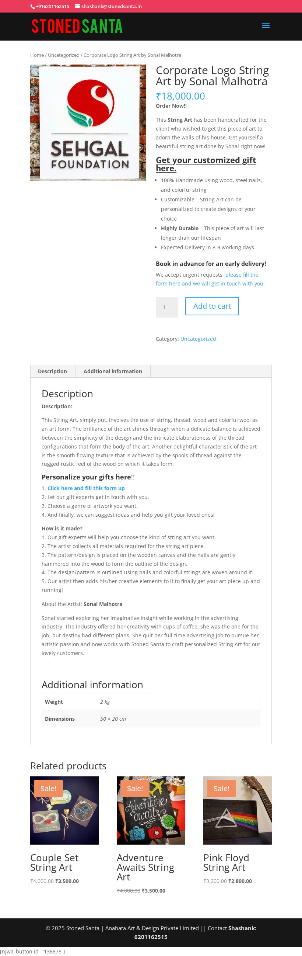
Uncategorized (64, 55)
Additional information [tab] (113, 371)
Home (37, 55)
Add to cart (212, 306)
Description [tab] (52, 371)
